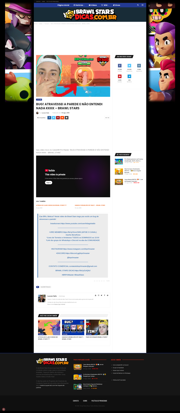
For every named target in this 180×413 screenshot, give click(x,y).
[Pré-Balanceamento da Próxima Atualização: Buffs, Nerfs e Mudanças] (119, 162)
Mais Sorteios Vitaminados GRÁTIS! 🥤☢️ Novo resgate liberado (132, 170)
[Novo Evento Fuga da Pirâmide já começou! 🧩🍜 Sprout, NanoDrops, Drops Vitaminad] (78, 387)
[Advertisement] (90, 40)
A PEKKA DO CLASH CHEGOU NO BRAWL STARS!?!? (51, 205)
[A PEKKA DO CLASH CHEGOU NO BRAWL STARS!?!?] (49, 327)
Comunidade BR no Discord (120, 365)
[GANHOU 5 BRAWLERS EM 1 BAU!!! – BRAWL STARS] (73, 327)
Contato (38, 1)
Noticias (79, 5)
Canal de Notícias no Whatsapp (121, 373)
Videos (94, 5)
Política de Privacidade (52, 1)
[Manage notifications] (3, 409)
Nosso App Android (59, 304)
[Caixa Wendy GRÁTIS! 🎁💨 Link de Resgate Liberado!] (119, 182)
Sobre (43, 1)
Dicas (117, 5)
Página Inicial (63, 5)
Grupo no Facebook (118, 367)
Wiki (105, 5)
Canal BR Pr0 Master (45, 287)
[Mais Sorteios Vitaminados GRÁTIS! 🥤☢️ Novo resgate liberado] (119, 171)
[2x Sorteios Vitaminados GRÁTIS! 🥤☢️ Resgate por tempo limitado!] (78, 377)
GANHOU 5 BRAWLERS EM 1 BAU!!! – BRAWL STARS (90, 205)
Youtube (39, 99)
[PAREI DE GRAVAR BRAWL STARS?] (97, 327)
